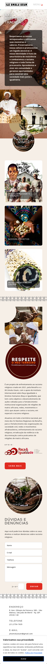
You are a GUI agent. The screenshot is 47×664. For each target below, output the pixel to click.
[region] (23, 650)
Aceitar (23, 659)
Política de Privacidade (33, 653)
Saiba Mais (15, 466)
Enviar (34, 586)
